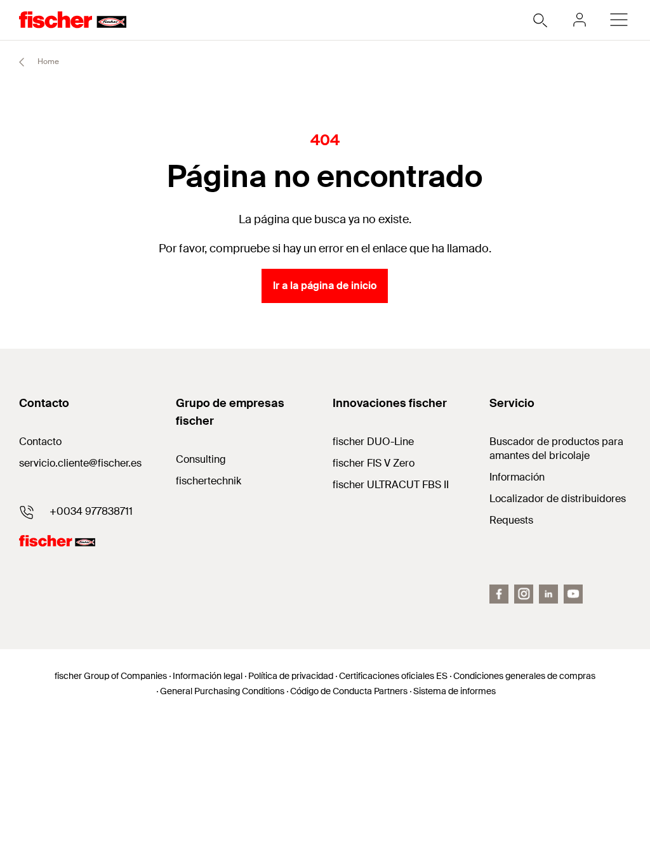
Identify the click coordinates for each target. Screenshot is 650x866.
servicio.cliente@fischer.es (80, 463)
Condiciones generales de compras (524, 676)
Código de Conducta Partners (349, 691)
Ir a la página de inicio (324, 285)
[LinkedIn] (548, 594)
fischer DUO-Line (373, 441)
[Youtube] (573, 594)
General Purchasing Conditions (222, 691)
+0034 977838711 (91, 511)
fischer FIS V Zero (374, 463)
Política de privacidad (290, 676)
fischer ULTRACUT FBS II (391, 484)
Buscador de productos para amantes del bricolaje (556, 448)
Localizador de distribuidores (557, 498)
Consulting (201, 459)
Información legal (207, 676)
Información (517, 477)
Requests (511, 520)
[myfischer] (579, 20)
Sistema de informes (454, 691)
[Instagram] (523, 594)
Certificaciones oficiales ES (393, 676)
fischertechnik (208, 481)
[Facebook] (498, 594)
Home (47, 61)
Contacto (40, 441)
